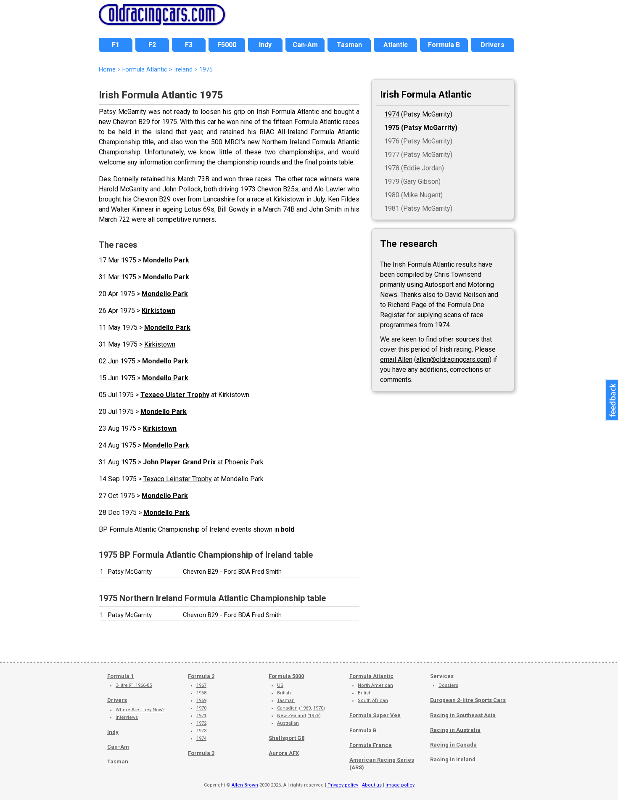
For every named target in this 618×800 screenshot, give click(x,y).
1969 (201, 700)
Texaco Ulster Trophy (174, 395)
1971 (201, 715)
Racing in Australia (455, 730)
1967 (201, 685)
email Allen (396, 359)
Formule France (370, 745)
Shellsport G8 (286, 738)
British (284, 693)
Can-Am (118, 747)
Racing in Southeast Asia (463, 715)
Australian (288, 723)
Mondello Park (166, 260)
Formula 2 (201, 676)
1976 (314, 715)
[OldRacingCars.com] (162, 20)
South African (373, 700)
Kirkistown (158, 311)
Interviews (127, 717)
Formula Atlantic (371, 676)
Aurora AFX (284, 753)
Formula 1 (120, 676)
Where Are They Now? (140, 710)
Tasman (117, 761)
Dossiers (448, 685)
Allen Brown (245, 785)
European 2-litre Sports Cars (468, 700)
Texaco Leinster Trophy (177, 479)
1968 (201, 693)
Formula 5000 (286, 676)
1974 (391, 114)
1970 (201, 708)
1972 (201, 723)
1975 (391, 128)
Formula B (363, 730)
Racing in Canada (453, 745)
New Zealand (291, 715)
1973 (201, 731)
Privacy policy (342, 785)
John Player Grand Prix (179, 462)
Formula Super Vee (375, 715)
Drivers (117, 700)
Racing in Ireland (452, 759)
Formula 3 (201, 753)
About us (372, 785)
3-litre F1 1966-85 (134, 685)
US (280, 685)
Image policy (400, 785)
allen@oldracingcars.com (452, 359)
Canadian (287, 708)
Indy (113, 732)
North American (375, 685)
